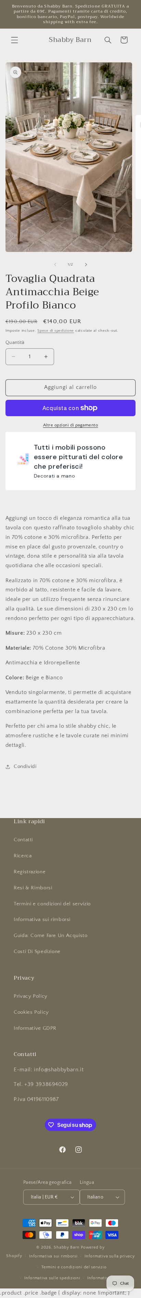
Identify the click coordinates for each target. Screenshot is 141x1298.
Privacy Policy (31, 996)
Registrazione (30, 872)
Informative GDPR (35, 1028)
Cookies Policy (31, 1012)
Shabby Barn (66, 1247)
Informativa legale (105, 1278)
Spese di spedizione (55, 331)
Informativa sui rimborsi (42, 919)
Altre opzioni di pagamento (70, 425)
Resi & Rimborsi (33, 888)
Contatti (23, 840)
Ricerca (22, 856)
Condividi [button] (25, 766)
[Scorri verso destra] (85, 264)
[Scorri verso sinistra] (55, 264)
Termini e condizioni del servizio (52, 904)
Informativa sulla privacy (109, 1256)
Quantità (14, 342)
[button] (14, 40)
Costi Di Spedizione (37, 951)
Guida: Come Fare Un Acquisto (51, 935)
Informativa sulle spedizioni (52, 1278)
